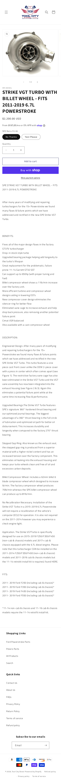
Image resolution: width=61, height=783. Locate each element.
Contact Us (11, 682)
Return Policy (13, 711)
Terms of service (14, 718)
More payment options (30, 177)
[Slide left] (23, 82)
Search (9, 663)
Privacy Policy (13, 704)
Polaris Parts (12, 648)
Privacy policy (23, 776)
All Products (12, 656)
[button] (6, 12)
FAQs (8, 697)
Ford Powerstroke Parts (18, 641)
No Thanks (11, 136)
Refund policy (13, 725)
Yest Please (31, 136)
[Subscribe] (45, 745)
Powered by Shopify (33, 771)
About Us (10, 690)
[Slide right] (37, 82)
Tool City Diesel (18, 771)
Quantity (6, 143)
